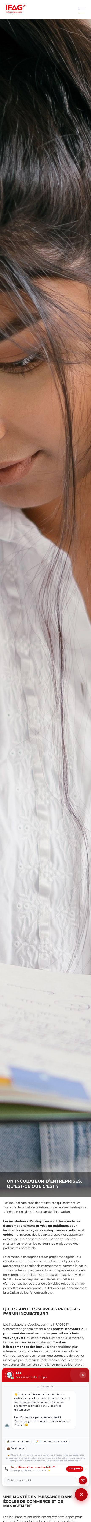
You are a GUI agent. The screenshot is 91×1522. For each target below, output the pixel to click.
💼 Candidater (15, 1448)
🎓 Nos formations (18, 1441)
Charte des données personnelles (64, 1460)
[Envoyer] (83, 1480)
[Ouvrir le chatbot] (81, 1494)
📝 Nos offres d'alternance (51, 1441)
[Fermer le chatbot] (82, 1375)
